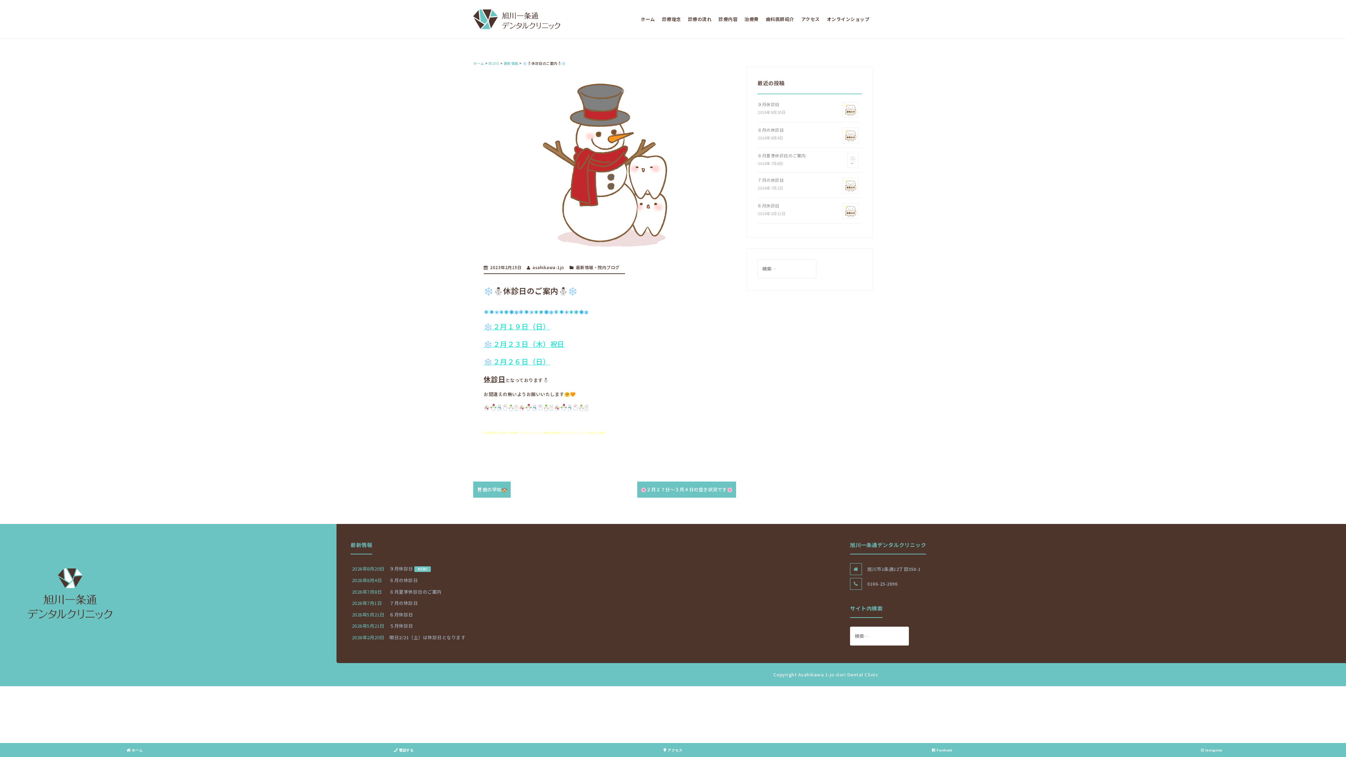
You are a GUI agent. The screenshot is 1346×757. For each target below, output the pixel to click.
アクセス (810, 19)
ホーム (648, 19)
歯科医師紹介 (780, 19)
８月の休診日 (770, 130)
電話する (406, 750)
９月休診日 (768, 104)
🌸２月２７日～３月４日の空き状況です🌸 (687, 489)
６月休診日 (768, 206)
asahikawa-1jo (548, 267)
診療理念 (671, 19)
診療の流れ (700, 19)
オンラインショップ (848, 19)
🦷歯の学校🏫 (492, 489)
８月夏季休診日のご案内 (781, 155)
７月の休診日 (770, 180)
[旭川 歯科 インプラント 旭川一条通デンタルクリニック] (516, 18)
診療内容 (728, 19)
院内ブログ (609, 267)
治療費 (752, 19)
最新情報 (584, 267)
